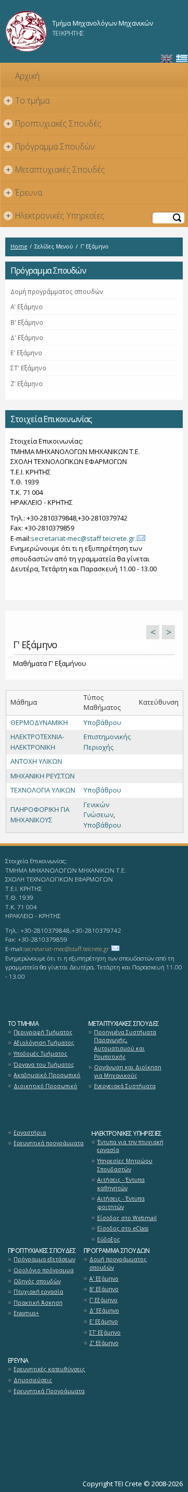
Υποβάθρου (102, 722)
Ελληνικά (181, 58)
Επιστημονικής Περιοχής (107, 742)
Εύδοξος (108, 1239)
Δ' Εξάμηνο (26, 337)
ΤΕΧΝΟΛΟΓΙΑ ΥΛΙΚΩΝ (42, 790)
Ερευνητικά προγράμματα (49, 1143)
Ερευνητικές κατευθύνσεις (49, 1369)
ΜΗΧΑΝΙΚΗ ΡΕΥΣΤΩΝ (42, 776)
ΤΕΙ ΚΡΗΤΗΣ (68, 33)
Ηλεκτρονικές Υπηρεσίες (55, 215)
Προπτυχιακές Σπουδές (54, 123)
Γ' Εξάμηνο (103, 1300)
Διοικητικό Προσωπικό (45, 1086)
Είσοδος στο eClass (122, 1228)
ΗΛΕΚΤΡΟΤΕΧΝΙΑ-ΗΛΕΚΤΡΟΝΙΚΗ (37, 742)
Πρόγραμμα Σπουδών (51, 146)
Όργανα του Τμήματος (44, 1064)
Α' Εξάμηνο (26, 306)
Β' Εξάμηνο (26, 322)
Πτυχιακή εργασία (38, 1291)
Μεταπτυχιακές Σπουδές (55, 169)
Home (18, 246)
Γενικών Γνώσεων (98, 810)
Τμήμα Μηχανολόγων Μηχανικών (102, 23)
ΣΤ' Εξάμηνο (28, 368)
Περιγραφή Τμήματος (43, 1032)
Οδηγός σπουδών (37, 1281)
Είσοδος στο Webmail (127, 1218)
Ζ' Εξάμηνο (26, 383)
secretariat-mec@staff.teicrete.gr (83, 538)
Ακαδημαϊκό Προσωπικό (47, 1075)
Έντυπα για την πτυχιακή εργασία (130, 1146)
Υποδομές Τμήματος (40, 1053)
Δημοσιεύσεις (33, 1380)
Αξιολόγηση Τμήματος (44, 1042)
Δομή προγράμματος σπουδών (56, 291)
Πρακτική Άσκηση (38, 1302)
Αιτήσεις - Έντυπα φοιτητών (121, 1203)
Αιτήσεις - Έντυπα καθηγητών (121, 1184)
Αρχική (27, 76)
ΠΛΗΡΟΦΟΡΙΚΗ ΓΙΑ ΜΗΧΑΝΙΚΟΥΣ (39, 814)
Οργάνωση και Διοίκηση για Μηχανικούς (127, 1071)
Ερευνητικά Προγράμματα (49, 1391)
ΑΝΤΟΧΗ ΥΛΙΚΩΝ (36, 761)
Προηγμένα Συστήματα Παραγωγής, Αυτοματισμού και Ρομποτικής (125, 1044)
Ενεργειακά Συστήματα (125, 1086)
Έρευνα (24, 192)
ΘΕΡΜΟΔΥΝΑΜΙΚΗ (39, 722)
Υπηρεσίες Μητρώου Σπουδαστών (124, 1165)
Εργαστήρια (30, 1132)
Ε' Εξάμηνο (26, 352)
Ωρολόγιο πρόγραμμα (44, 1270)
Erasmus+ (26, 1313)
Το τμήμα (28, 100)
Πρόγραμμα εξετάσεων (44, 1259)
